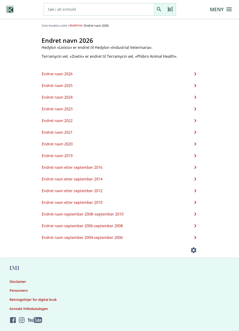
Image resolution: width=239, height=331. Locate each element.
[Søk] (159, 9)
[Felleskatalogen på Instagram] (21, 320)
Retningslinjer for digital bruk (33, 299)
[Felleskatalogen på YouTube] (35, 320)
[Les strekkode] (170, 9)
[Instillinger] (193, 251)
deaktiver (75, 25)
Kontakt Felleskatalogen (29, 308)
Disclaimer (18, 281)
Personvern (19, 290)
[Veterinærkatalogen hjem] (10, 9)
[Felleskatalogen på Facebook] (13, 320)
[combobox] (98, 9)
